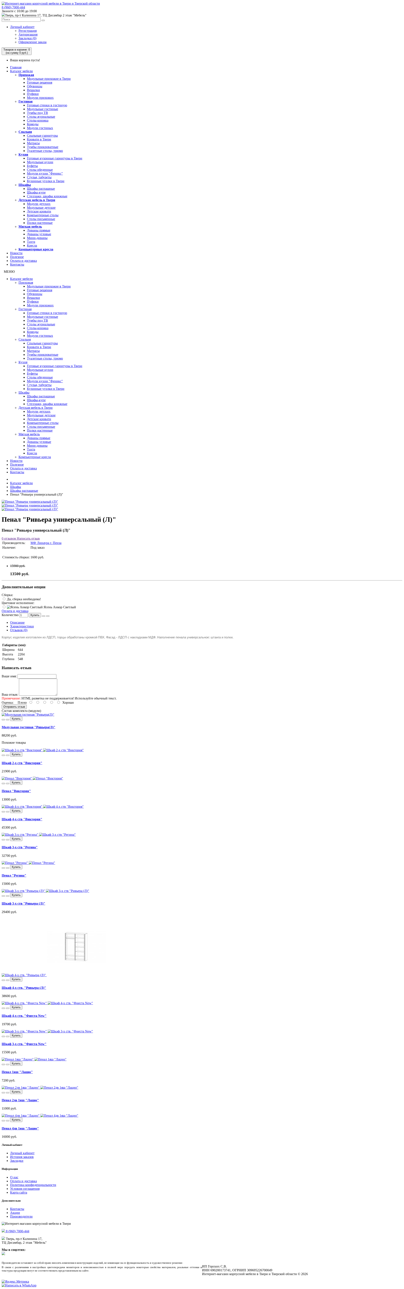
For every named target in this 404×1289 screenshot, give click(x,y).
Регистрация (28, 30)
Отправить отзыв (14, 706)
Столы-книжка (37, 120)
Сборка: (7, 595)
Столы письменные (41, 219)
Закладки (16, 1160)
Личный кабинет (22, 27)
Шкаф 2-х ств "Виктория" (22, 763)
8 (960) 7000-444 (13, 7)
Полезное (17, 257)
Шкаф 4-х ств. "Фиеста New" (24, 1016)
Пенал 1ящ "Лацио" (17, 1072)
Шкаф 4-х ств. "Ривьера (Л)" (24, 987)
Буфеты (32, 166)
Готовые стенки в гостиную (47, 105)
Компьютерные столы (42, 215)
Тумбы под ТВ (37, 113)
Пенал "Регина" (14, 875)
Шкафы (25, 185)
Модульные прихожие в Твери (49, 78)
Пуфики (33, 94)
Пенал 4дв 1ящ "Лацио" (20, 1128)
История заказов (22, 1157)
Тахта (31, 241)
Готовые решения (39, 82)
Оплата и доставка (23, 260)
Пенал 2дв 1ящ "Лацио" (20, 1100)
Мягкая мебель (30, 226)
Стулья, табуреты (39, 177)
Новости (16, 253)
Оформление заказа (33, 42)
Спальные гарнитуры (42, 135)
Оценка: (7, 702)
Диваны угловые (39, 234)
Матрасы (33, 143)
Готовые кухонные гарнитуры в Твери (54, 158)
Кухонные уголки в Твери (45, 181)
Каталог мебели (21, 71)
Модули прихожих (40, 97)
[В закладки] (43, 616)
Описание (17, 622)
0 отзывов (9, 538)
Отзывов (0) (18, 630)
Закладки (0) (27, 38)
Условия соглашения (25, 1188)
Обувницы (34, 86)
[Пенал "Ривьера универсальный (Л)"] (30, 501)
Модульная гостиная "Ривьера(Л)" (28, 727)
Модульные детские (41, 207)
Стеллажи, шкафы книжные (47, 196)
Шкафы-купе (36, 192)
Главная (15, 67)
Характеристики (22, 626)
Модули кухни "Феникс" (45, 173)
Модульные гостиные (42, 109)
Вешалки (33, 90)
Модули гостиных (40, 128)
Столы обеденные (40, 169)
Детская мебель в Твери (37, 200)
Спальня (25, 132)
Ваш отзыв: (10, 694)
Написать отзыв (28, 538)
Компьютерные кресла (36, 249)
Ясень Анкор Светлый (59, 607)
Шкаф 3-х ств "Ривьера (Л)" (23, 903)
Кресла (32, 245)
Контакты (17, 264)
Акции (15, 1212)
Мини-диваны (37, 238)
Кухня (23, 154)
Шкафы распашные (41, 188)
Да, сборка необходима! (23, 599)
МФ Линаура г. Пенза (46, 543)
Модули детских (38, 204)
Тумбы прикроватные (42, 147)
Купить (35, 615)
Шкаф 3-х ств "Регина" (20, 847)
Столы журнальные (41, 116)
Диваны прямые (38, 230)
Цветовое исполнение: (18, 603)
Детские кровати (39, 211)
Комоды (33, 124)
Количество (10, 615)
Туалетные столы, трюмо (45, 150)
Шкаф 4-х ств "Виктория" (22, 819)
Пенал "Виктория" (16, 791)
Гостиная (26, 101)
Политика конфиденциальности (33, 1185)
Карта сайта (18, 1192)
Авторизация (28, 34)
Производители (21, 1216)
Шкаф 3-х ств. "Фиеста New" (24, 1044)
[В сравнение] (47, 616)
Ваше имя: (9, 676)
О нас (14, 1177)
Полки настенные (40, 223)
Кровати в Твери (39, 139)
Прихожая (26, 75)
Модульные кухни (40, 162)
